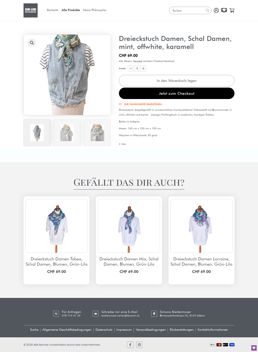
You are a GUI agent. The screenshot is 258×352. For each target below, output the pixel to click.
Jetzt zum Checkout (176, 93)
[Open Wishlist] (224, 10)
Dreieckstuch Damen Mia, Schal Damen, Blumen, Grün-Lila (129, 261)
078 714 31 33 (71, 315)
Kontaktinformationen (213, 329)
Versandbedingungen (151, 329)
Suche (34, 329)
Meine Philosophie (94, 9)
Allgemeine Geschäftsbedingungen (66, 329)
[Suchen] (207, 10)
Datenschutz (104, 329)
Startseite (52, 9)
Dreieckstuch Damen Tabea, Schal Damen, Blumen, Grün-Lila (56, 261)
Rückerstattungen (182, 329)
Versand (137, 61)
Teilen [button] (124, 144)
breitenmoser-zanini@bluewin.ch (120, 315)
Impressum (124, 329)
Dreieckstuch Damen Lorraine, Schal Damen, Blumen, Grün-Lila (201, 261)
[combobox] (190, 10)
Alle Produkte (71, 9)
